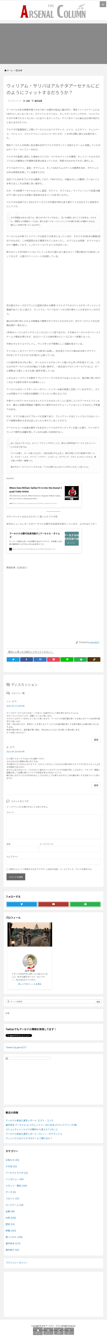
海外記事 (38, 100)
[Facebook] (26, 659)
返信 (96, 739)
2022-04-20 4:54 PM (15, 751)
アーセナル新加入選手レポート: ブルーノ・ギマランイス (34, 1133)
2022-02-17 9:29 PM (15, 706)
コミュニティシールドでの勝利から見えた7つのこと (32, 1129)
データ (11, 1192)
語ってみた (14, 1237)
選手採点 (13, 1243)
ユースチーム (15, 1204)
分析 (20, 70)
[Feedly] (80, 659)
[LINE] (66, 659)
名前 (8, 844)
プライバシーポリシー (17, 1262)
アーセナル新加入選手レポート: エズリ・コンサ (29, 1120)
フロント (12, 1198)
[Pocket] (53, 659)
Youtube (20, 979)
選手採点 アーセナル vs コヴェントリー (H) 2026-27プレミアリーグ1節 (41, 1124)
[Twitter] (13, 659)
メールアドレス (46, 844)
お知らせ (12, 1160)
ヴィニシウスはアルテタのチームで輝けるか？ (29, 1138)
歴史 (10, 1224)
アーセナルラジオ (17, 1172)
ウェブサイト (12, 856)
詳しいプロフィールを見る (30, 983)
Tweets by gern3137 (16, 1047)
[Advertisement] (53, 43)
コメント (10, 812)
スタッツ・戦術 (16, 1185)
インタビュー (15, 1179)
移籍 (11, 1230)
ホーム (10, 70)
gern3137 (94, 642)
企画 (10, 1211)
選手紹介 (12, 1249)
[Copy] (93, 659)
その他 (11, 1166)
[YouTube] (53, 904)
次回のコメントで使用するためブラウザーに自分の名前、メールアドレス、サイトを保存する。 (51, 869)
